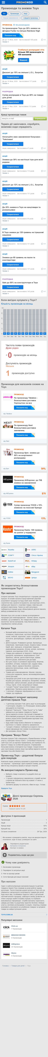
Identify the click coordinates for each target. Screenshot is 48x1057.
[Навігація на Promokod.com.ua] (3, 2)
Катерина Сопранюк (18, 846)
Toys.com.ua (7, 915)
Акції (25, 13)
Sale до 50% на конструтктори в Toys (20, 283)
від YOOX (6, 518)
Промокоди (14, 13)
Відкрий (23, 60)
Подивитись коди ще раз (21, 855)
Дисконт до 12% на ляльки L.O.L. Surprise (22, 185)
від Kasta (6, 543)
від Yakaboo (7, 414)
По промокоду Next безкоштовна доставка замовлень (25, 428)
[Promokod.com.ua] (24, 2)
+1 (45, 40)
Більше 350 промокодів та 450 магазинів (31, 52)
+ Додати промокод (30, 18)
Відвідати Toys (6, 788)
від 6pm (6, 468)
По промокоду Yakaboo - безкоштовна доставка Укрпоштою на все (26, 400)
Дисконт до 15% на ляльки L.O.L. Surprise (22, 72)
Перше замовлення (10, 18)
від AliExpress (8, 493)
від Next (6, 441)
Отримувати (40, 118)
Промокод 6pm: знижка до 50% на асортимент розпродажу (26, 455)
